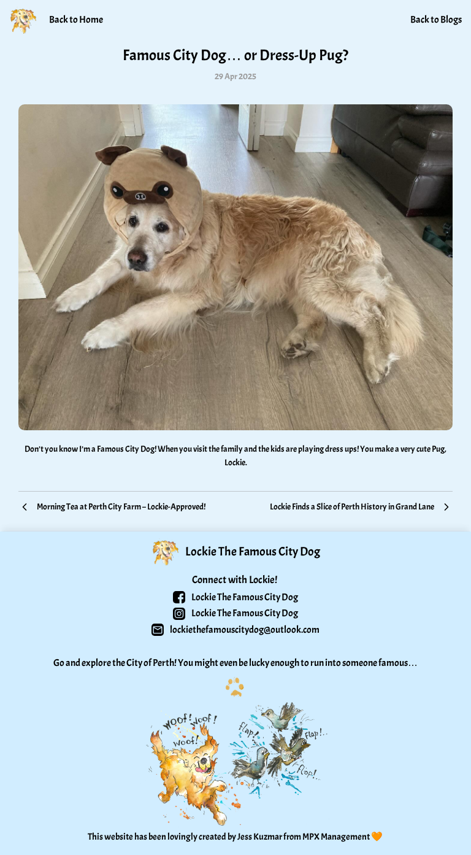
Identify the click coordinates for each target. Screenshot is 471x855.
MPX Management (336, 837)
